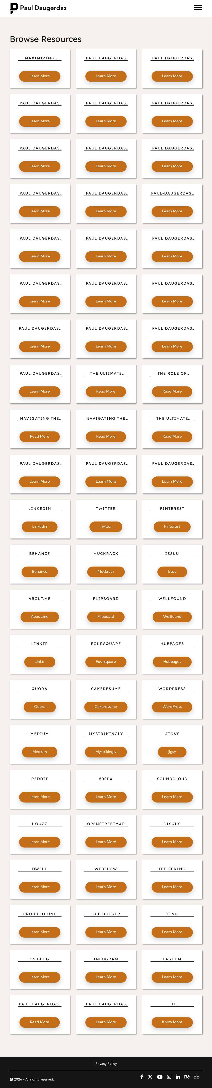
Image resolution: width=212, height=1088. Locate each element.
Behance (39, 572)
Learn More (40, 76)
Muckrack (106, 572)
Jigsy (172, 752)
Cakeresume (106, 707)
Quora (39, 707)
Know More (172, 1022)
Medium (40, 752)
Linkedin (39, 527)
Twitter (106, 527)
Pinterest (172, 527)
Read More (106, 392)
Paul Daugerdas (43, 8)
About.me (39, 617)
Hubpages (172, 662)
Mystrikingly (105, 752)
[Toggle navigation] (196, 8)
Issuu (172, 572)
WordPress (172, 707)
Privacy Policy (106, 1064)
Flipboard (106, 617)
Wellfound (172, 617)
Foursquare (106, 662)
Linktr (40, 662)
